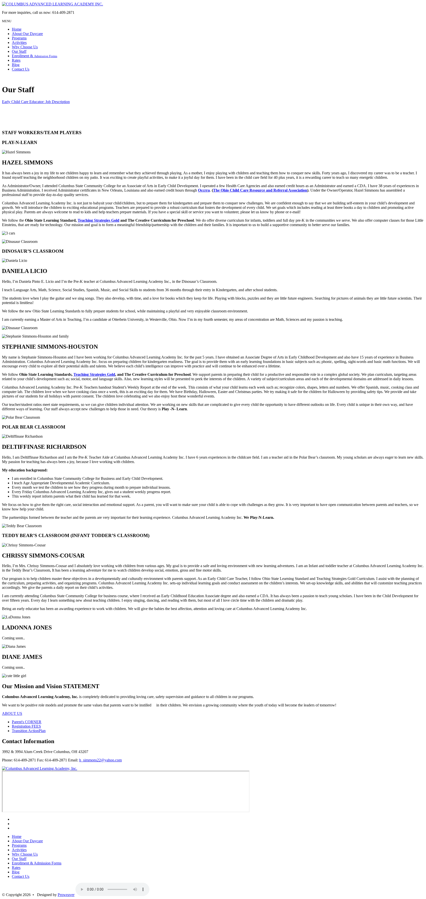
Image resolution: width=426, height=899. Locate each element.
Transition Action (29, 731)
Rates (16, 60)
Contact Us (20, 69)
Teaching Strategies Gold (98, 220)
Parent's (26, 722)
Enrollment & (34, 56)
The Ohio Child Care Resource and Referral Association (260, 190)
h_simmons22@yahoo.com (100, 760)
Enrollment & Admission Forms (36, 863)
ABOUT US (12, 713)
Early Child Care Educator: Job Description (36, 102)
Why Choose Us (25, 47)
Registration (26, 726)
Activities (19, 42)
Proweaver (66, 895)
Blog (15, 65)
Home (16, 29)
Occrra (204, 190)
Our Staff (19, 51)
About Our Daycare (27, 34)
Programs (19, 38)
